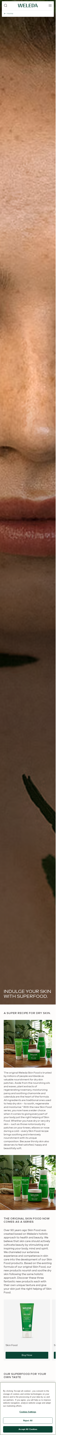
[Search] (5, 5)
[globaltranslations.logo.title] (28, 5)
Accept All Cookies (28, 1429)
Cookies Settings (27, 1412)
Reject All (27, 1420)
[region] (28, 1408)
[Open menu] (50, 5)
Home (10, 13)
